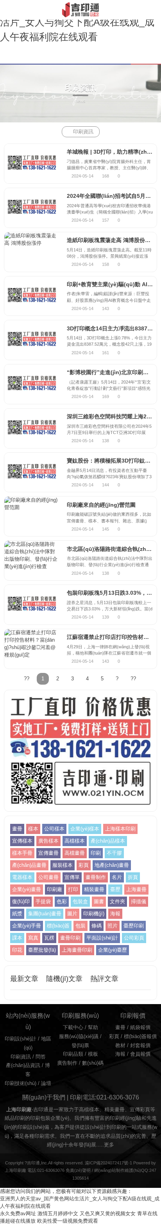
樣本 (33, 829)
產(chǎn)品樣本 (108, 841)
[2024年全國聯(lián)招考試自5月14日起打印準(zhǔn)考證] (31, 208)
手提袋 (43, 901)
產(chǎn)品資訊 (23, 1065)
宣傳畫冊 (48, 853)
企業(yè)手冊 (26, 926)
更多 (109, 1145)
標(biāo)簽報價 (140, 1036)
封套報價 (140, 1045)
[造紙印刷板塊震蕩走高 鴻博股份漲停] (31, 252)
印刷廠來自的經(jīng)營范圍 (101, 505)
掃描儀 (138, 901)
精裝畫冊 (94, 889)
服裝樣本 (62, 865)
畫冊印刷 (70, 938)
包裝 (80, 926)
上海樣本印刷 (120, 829)
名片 (117, 877)
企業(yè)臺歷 (112, 950)
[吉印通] (80, 10)
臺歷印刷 (133, 926)
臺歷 (115, 889)
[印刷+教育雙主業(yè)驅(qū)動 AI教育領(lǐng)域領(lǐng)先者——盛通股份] (31, 296)
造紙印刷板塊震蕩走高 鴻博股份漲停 (111, 240)
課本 (17, 938)
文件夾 (117, 901)
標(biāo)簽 (58, 926)
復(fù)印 (21, 901)
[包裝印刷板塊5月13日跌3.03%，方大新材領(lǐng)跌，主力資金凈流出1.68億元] (31, 604)
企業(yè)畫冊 (26, 889)
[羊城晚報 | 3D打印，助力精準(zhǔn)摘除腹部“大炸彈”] (31, 163)
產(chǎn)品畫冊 (29, 865)
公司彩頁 (134, 938)
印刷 (96, 853)
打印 (73, 889)
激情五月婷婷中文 (58, 1213)
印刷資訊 (83, 132)
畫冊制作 (96, 877)
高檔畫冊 (74, 853)
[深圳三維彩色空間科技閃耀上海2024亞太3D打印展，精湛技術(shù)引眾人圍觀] (31, 428)
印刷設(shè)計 (20, 1039)
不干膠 (114, 853)
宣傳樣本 (22, 841)
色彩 (62, 901)
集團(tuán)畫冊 (44, 914)
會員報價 (140, 1054)
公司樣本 (54, 829)
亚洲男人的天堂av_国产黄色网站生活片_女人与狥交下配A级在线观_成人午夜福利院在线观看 (77, 22)
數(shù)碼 (93, 1063)
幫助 (93, 1027)
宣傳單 (72, 877)
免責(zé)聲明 (78, 1170)
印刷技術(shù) (20, 1083)
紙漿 (17, 914)
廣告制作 (67, 1063)
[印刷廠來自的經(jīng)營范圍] (31, 516)
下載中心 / (75, 1027)
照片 (112, 926)
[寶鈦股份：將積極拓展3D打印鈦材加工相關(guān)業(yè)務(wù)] (31, 472)
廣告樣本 (48, 841)
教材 (120, 1045)
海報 (115, 914)
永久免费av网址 (18, 1213)
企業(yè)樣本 (84, 829)
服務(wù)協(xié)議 (78, 1036)
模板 (93, 1054)
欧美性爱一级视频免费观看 (67, 1221)
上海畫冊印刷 (77, 950)
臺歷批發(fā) (42, 950)
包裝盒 (80, 901)
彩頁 (84, 865)
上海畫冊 (136, 889)
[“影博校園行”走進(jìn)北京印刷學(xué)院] (31, 384)
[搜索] (154, 9)
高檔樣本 (74, 841)
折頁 (133, 877)
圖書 (99, 901)
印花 (17, 950)
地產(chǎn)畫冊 (112, 865)
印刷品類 (73, 1054)
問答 (41, 1057)
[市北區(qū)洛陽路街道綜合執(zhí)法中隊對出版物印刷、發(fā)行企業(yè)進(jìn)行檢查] (31, 560)
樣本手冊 (22, 853)
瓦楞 (49, 938)
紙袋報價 (140, 1027)
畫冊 (17, 829)
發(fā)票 (80, 1045)
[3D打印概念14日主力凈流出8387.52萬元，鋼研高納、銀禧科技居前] (31, 340)
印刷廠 (54, 889)
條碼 (96, 926)
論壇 (46, 1083)
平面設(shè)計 (102, 938)
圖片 (72, 914)
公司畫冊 (48, 877)
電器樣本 (22, 877)
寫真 (33, 938)
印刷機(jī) (93, 914)
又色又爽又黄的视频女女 (108, 1213)
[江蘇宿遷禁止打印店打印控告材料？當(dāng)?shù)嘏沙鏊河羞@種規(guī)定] (31, 649)
